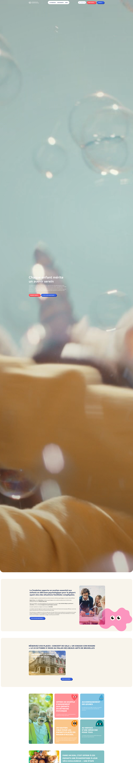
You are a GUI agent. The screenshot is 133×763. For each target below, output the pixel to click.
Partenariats (60, 2)
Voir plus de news (66, 679)
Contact (100, 2)
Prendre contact (34, 295)
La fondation (53, 2)
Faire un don (91, 2)
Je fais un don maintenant (48, 295)
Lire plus (34, 672)
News (66, 2)
